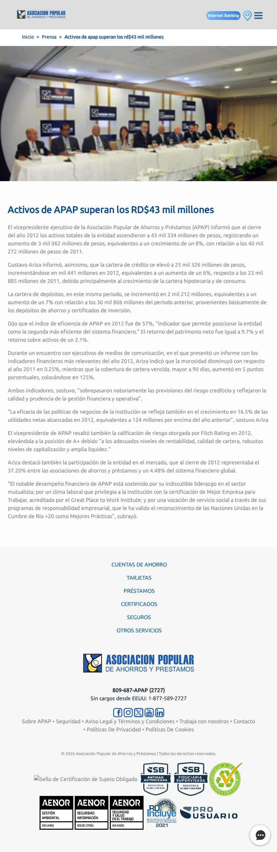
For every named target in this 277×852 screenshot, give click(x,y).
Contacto (244, 721)
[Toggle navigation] (258, 15)
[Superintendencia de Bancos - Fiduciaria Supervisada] (191, 778)
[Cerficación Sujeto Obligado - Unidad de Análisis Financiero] (86, 778)
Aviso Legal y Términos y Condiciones (130, 721)
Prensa (49, 37)
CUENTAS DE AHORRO (139, 564)
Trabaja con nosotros (204, 721)
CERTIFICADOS (139, 604)
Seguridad (68, 721)
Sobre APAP (36, 721)
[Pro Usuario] (208, 812)
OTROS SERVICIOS (139, 630)
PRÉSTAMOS (139, 591)
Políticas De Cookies (170, 729)
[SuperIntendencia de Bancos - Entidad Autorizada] (156, 778)
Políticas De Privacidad (114, 729)
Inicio (28, 37)
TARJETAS (139, 578)
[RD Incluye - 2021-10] (162, 812)
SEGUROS (139, 617)
